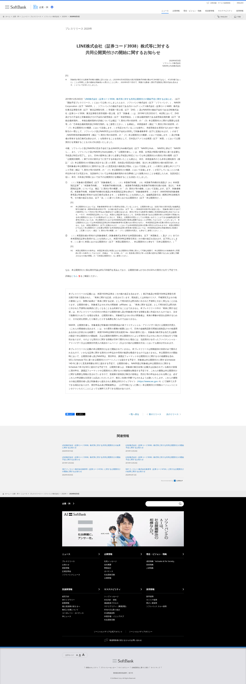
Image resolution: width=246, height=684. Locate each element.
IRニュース (66, 616)
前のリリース (155, 414)
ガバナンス (108, 571)
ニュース (25, 16)
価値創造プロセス (111, 603)
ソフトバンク (123, 661)
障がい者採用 (151, 603)
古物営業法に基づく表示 (140, 667)
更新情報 (65, 568)
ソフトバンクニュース (71, 574)
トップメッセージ (111, 596)
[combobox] (161, 503)
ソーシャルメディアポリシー (140, 631)
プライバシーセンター (108, 667)
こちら (74, 276)
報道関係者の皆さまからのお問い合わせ (125, 640)
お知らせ (65, 564)
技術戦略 (149, 564)
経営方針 (65, 596)
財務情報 (65, 603)
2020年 (64, 16)
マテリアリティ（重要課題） (115, 606)
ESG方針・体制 (110, 600)
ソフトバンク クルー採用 (156, 606)
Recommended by (167, 481)
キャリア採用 (151, 600)
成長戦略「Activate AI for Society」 (161, 561)
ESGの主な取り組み (112, 609)
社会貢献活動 (109, 574)
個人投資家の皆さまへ (71, 606)
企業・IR (16, 16)
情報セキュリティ (92, 667)
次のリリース (172, 414)
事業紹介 (107, 568)
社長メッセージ (110, 561)
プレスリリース (35, 16)
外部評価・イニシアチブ (114, 616)
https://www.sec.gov (148, 381)
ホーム (8, 16)
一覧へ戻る (134, 414)
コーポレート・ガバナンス (73, 613)
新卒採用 (149, 596)
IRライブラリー (68, 600)
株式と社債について (70, 609)
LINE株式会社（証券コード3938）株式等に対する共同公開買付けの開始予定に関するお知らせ (128, 99)
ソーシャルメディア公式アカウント (108, 631)
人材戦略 (149, 568)
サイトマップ (155, 667)
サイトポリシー (123, 667)
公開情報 (107, 578)
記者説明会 (66, 571)
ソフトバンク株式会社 (51, 16)
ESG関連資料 (109, 613)
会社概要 (107, 564)
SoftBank (15, 7)
